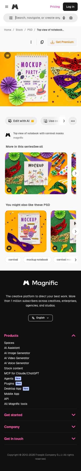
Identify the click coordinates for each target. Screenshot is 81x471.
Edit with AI (18, 122)
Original (26, 56)
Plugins (12, 383)
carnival (13, 259)
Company (12, 426)
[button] (40, 318)
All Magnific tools (15, 404)
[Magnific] (40, 284)
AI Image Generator (17, 353)
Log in (70, 7)
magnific (18, 137)
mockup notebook (37, 259)
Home (7, 30)
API (6, 399)
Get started (13, 415)
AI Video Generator (16, 358)
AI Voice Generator (16, 363)
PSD (29, 30)
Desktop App (16, 388)
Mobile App (11, 394)
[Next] (64, 121)
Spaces (9, 343)
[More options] (31, 42)
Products (11, 335)
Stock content (13, 368)
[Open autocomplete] (9, 17)
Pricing (55, 7)
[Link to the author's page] (8, 135)
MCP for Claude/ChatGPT (21, 373)
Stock (19, 30)
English (40, 317)
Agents (12, 378)
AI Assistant (12, 348)
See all (38, 146)
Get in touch (13, 438)
